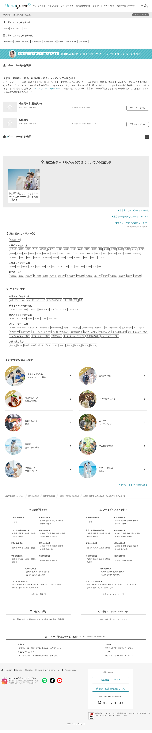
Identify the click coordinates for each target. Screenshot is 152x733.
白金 (66, 266)
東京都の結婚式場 (49, 496)
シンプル (54, 309)
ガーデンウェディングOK (67, 41)
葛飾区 (80, 249)
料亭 (75, 300)
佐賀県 (34, 572)
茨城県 (42, 536)
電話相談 (60, 619)
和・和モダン (44, 309)
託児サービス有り (90, 332)
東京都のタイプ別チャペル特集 (134, 210)
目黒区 (127, 249)
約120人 (93, 345)
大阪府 (42, 546)
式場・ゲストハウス (17, 300)
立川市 (75, 253)
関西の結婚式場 (44, 543)
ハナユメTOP (8, 670)
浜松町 (88, 266)
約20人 (19, 345)
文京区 (19, 253)
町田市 (87, 249)
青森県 (54, 521)
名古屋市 (58, 584)
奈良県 (42, 549)
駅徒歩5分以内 (56, 328)
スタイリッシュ (74, 309)
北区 (100, 249)
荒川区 (38, 253)
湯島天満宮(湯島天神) (30, 103)
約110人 (85, 345)
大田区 (28, 249)
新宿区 (106, 249)
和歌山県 (49, 549)
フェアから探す (67, 6)
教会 (80, 300)
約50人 (40, 345)
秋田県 (60, 521)
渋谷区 (31, 253)
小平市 (54, 253)
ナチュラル (23, 309)
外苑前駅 (37, 276)
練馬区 (21, 249)
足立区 (35, 249)
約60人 (48, 345)
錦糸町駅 (53, 276)
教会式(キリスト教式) (18, 318)
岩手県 (42, 524)
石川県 (14, 536)
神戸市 (25, 588)
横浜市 (35, 584)
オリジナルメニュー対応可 (20, 336)
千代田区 (101, 257)
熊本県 (46, 572)
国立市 (62, 257)
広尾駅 (45, 276)
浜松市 (14, 588)
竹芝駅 (105, 276)
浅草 (100, 266)
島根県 (33, 559)
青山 (12, 28)
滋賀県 (60, 546)
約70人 (55, 345)
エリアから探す (39, 6)
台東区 (82, 253)
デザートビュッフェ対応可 (138, 332)
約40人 (33, 345)
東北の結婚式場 (44, 517)
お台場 (31, 266)
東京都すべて (15, 240)
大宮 (52, 584)
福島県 (48, 521)
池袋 (25, 28)
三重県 (26, 548)
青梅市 (104, 253)
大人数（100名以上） (61, 332)
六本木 (60, 266)
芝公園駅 (122, 276)
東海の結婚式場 (17, 543)
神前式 (30, 318)
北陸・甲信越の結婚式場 (20, 530)
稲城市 (29, 257)
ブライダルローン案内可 (42, 332)
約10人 (12, 345)
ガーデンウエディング (18, 328)
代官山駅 (13, 276)
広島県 (14, 559)
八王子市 (51, 249)
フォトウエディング (119, 619)
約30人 (26, 345)
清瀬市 (69, 257)
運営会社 (19, 670)
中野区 (113, 249)
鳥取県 (14, 562)
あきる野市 (47, 257)
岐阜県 (20, 548)
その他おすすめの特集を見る (133, 484)
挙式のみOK (83, 41)
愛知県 (14, 548)
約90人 (69, 345)
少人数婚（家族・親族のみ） (92, 328)
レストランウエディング (36, 300)
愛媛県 (54, 560)
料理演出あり (56, 336)
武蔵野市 (112, 253)
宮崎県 (34, 575)
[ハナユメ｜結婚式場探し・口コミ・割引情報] (17, 6)
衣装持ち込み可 (105, 332)
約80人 (62, 345)
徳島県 (48, 560)
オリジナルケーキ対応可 (41, 336)
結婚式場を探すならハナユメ (14, 496)
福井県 (20, 536)
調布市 (12, 253)
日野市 (68, 253)
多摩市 (97, 253)
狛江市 (55, 257)
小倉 (36, 588)
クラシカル (33, 309)
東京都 (42, 533)
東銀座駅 (113, 276)
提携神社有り (127, 328)
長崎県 (40, 572)
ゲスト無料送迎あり (112, 328)
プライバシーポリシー (71, 670)
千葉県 (48, 533)
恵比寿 (18, 28)
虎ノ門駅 (97, 276)
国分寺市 (128, 253)
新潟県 (26, 533)
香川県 (42, 560)
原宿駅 (21, 276)
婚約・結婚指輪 (105, 619)
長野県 (20, 533)
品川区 (94, 249)
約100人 (77, 345)
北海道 (14, 522)
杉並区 (59, 249)
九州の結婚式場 (30, 568)
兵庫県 (48, 546)
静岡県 (33, 548)
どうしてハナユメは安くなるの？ (133, 222)
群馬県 (54, 536)
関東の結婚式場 (33, 496)
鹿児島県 (41, 575)
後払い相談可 (37, 41)
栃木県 (48, 536)
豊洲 (43, 266)
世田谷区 (13, 249)
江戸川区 (42, 249)
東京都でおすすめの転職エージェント (119, 655)
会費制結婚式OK (50, 41)
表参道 (6, 28)
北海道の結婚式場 (17, 517)
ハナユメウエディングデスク (45, 88)
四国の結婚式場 (44, 556)
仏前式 (44, 318)
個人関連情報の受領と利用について (48, 670)
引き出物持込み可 (119, 332)
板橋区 (66, 249)
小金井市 (136, 253)
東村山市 (90, 253)
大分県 (28, 575)
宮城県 (42, 521)
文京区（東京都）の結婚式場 (69, 496)
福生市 (86, 257)
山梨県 (14, 533)
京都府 (54, 546)
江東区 (73, 249)
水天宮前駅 (71, 276)
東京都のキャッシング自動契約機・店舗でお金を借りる (39, 655)
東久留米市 (14, 257)
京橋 (77, 266)
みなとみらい (44, 584)
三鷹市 (61, 253)
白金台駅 (29, 276)
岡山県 (20, 559)
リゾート (63, 309)
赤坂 (54, 266)
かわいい (13, 309)
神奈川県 (55, 533)
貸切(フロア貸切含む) (72, 328)
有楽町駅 (137, 276)
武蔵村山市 (78, 257)
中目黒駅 (80, 276)
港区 (25, 253)
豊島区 (120, 249)
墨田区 (141, 249)
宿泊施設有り (44, 328)
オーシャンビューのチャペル (74, 336)
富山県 (33, 533)
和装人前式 (53, 318)
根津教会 (23, 119)
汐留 (94, 266)
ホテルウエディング (54, 300)
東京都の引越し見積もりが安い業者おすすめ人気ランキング (41, 648)
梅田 (20, 588)
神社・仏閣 (68, 300)
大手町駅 (61, 276)
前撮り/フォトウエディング (104, 6)
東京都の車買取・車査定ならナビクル (119, 648)
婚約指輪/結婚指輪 (83, 6)
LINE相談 (52, 619)
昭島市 (22, 257)
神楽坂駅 (89, 276)
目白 (71, 266)
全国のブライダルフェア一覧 (113, 594)
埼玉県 (62, 533)
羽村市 (93, 257)
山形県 (48, 524)
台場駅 (129, 276)
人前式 (37, 318)
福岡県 (28, 572)
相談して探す (53, 6)
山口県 (26, 559)
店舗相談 (32, 619)
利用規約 (30, 670)
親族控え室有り (76, 332)
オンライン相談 (42, 619)
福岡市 (31, 588)
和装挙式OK (8, 41)
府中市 (134, 249)
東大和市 (37, 257)
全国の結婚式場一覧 (38, 594)
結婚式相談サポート (20, 619)
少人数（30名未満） (22, 41)
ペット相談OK (139, 328)
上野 (82, 266)
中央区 (120, 253)
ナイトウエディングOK (109, 336)
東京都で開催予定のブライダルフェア (131, 216)
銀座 (48, 266)
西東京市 (46, 253)
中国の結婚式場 (17, 556)
